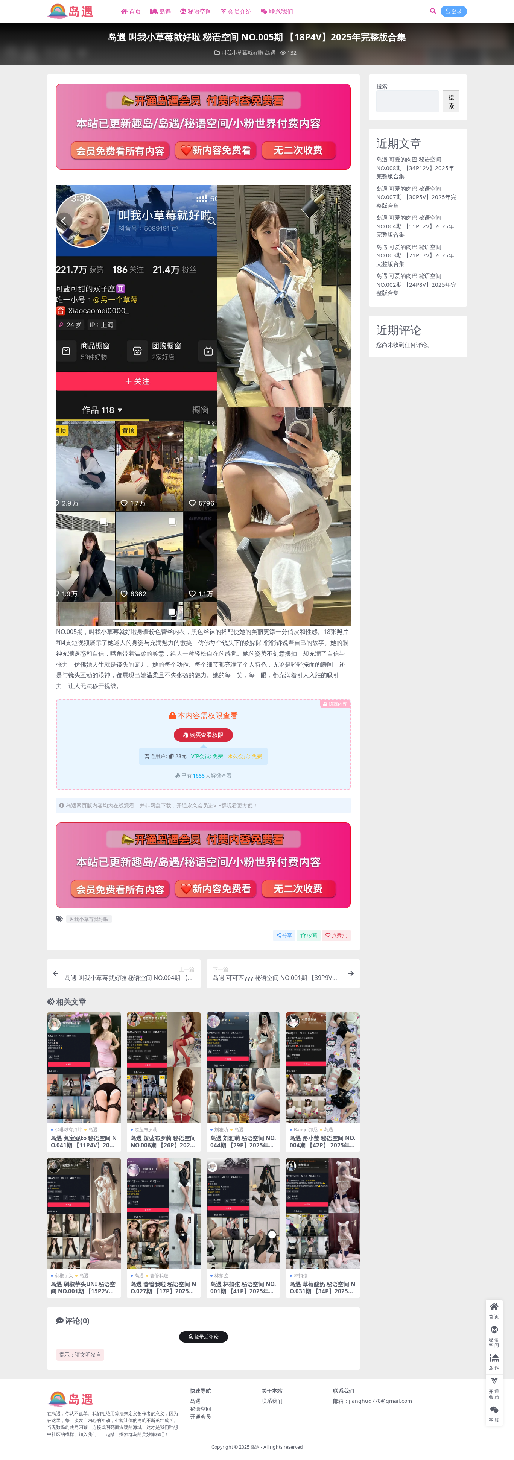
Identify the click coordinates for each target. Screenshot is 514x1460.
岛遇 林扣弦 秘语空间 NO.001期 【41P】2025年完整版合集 (243, 1290)
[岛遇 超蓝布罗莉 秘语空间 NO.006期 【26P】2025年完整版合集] (164, 1067)
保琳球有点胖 (68, 1129)
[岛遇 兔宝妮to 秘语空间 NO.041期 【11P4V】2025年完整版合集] (84, 1067)
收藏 (312, 935)
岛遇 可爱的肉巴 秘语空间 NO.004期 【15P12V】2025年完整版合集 (415, 226)
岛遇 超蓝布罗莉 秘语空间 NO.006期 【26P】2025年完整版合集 (163, 1144)
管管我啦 (159, 1275)
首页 (135, 11)
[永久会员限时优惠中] (203, 128)
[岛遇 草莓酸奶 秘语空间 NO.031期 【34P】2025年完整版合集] (323, 1213)
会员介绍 (240, 11)
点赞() (339, 935)
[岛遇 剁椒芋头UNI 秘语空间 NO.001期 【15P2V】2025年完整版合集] (84, 1213)
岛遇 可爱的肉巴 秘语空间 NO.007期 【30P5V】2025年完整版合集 (416, 197)
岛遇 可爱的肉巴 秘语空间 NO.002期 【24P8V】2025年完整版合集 (416, 284)
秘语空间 (200, 11)
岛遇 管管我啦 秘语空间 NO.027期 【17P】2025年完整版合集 (163, 1290)
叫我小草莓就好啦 (242, 52)
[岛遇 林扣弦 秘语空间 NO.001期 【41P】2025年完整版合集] (243, 1213)
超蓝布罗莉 (146, 1129)
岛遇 (165, 11)
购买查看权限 (207, 735)
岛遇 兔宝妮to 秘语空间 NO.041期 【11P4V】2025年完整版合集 (84, 1144)
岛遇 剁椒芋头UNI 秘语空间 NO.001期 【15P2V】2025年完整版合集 (83, 1290)
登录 (457, 11)
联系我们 (281, 11)
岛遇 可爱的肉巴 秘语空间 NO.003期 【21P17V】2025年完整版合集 (415, 255)
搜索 (382, 86)
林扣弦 (221, 1275)
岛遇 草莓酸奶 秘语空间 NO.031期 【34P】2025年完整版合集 (322, 1290)
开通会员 (200, 1416)
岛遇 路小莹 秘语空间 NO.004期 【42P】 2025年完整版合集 (322, 1144)
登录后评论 (206, 1337)
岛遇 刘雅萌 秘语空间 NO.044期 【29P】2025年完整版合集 (243, 1144)
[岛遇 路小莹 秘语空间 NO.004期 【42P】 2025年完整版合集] (323, 1067)
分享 (287, 935)
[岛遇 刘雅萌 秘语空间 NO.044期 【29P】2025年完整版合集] (243, 1067)
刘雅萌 (221, 1129)
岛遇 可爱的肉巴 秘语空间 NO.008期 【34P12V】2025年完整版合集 (415, 167)
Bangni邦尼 (306, 1129)
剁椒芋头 (64, 1275)
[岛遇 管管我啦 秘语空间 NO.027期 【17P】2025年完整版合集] (164, 1213)
